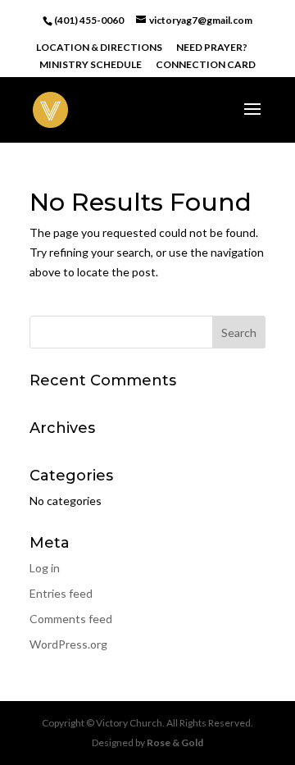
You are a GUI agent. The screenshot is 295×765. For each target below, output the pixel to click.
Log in (45, 568)
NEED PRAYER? (211, 48)
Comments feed (71, 619)
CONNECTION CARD (206, 65)
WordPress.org (68, 644)
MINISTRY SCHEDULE (90, 65)
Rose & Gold (175, 742)
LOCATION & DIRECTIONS (99, 48)
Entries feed (61, 593)
